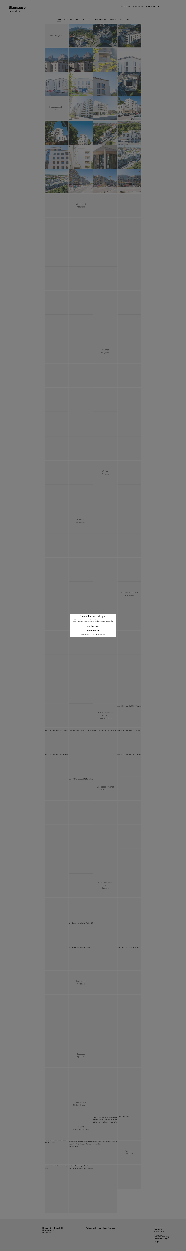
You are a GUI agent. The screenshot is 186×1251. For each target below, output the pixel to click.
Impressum (85, 634)
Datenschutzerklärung (97, 634)
